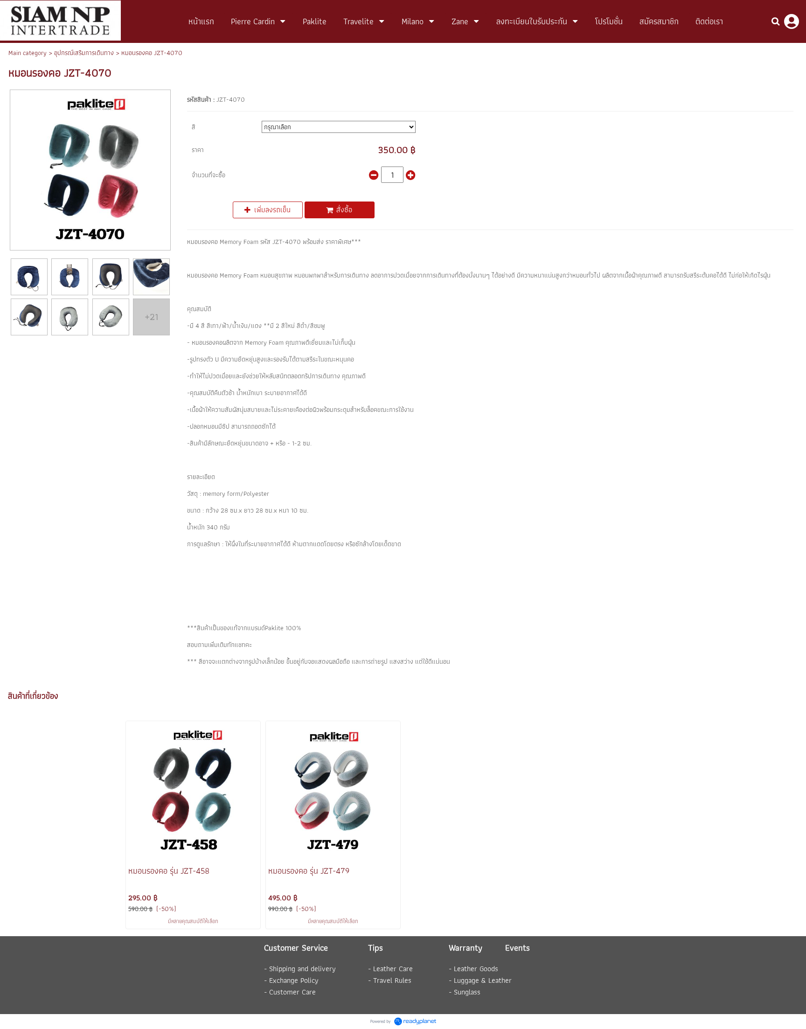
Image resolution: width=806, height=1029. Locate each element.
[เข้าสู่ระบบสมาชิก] (791, 21)
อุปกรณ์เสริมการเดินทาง (84, 53)
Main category (27, 53)
